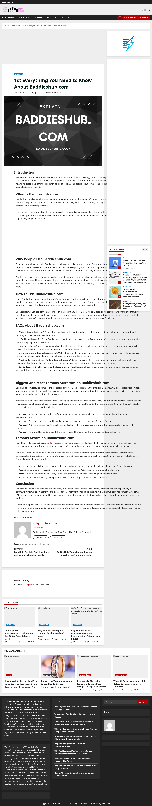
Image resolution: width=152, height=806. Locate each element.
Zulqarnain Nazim (23, 92)
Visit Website (40, 537)
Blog (88, 675)
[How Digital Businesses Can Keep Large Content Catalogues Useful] (21, 666)
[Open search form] (149, 10)
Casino (9, 675)
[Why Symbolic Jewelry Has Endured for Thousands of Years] (53, 617)
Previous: (31, 552)
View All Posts (58, 537)
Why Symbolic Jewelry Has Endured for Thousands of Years (51, 633)
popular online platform (102, 177)
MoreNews (94, 803)
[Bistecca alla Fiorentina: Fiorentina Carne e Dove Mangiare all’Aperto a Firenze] (94, 666)
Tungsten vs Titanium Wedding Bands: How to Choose (56, 682)
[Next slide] (146, 249)
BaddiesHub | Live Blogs (136, 17)
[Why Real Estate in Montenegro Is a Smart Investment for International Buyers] (86, 617)
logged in (29, 584)
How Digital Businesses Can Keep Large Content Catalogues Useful (20, 682)
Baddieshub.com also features (61, 443)
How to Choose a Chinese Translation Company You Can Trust (115, 260)
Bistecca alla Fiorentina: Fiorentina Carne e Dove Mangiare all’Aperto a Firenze (91, 684)
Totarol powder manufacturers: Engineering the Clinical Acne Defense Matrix (18, 634)
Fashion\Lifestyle (49, 675)
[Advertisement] (53, 47)
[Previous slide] (143, 249)
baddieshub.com (47, 544)
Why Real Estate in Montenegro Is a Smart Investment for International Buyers (85, 634)
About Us (51, 17)
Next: (74, 552)
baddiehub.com (34, 544)
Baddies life (19, 74)
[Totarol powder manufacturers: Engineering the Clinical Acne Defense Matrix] (19, 617)
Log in (106, 712)
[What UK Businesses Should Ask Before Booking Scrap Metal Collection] (130, 666)
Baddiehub (23, 17)
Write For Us (8, 17)
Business (82, 675)
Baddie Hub (24, 544)
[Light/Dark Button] (144, 10)
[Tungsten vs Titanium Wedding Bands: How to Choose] (58, 666)
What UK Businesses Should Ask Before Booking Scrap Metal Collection (129, 684)
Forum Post (38, 17)
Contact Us (64, 17)
